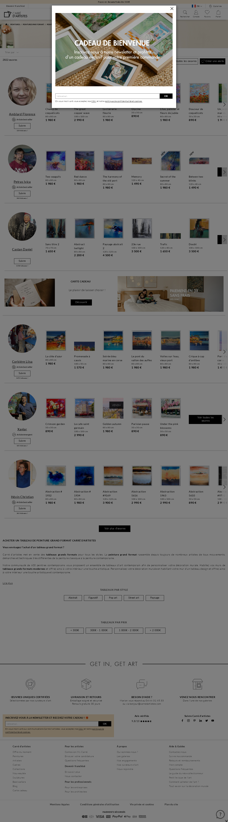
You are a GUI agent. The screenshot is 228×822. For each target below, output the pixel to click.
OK (166, 96)
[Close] (171, 8)
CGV (93, 101)
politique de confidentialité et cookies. (123, 101)
